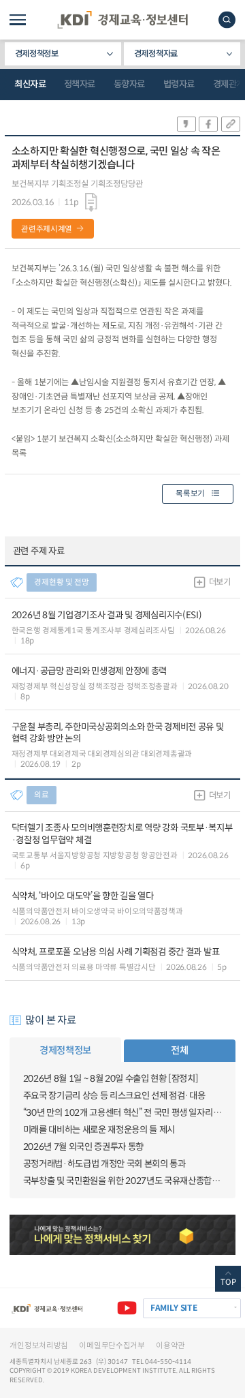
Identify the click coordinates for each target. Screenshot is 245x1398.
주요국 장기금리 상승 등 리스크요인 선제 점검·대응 (114, 1095)
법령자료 (179, 84)
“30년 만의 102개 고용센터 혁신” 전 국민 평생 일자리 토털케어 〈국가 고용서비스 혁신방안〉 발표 (123, 1113)
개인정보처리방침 (39, 1345)
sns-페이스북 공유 (208, 124)
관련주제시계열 (46, 229)
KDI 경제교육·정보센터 (122, 20)
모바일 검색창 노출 (226, 19)
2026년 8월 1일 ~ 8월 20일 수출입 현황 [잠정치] (111, 1078)
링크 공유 (230, 124)
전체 (179, 1050)
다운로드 (91, 203)
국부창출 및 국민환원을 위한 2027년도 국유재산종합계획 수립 (123, 1181)
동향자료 (129, 84)
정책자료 (79, 84)
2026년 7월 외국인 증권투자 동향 (83, 1147)
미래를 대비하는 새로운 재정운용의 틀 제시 (99, 1130)
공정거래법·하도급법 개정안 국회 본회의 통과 (104, 1164)
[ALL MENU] (18, 19)
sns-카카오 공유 (186, 124)
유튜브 (127, 1308)
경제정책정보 (37, 53)
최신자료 (30, 84)
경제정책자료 (156, 53)
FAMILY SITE (173, 1308)
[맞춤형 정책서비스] (122, 1235)
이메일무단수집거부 (111, 1345)
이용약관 (170, 1345)
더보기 (220, 582)
